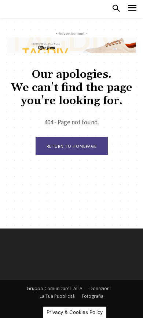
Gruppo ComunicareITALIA (54, 288)
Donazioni (100, 288)
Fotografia (92, 296)
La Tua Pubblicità (57, 296)
